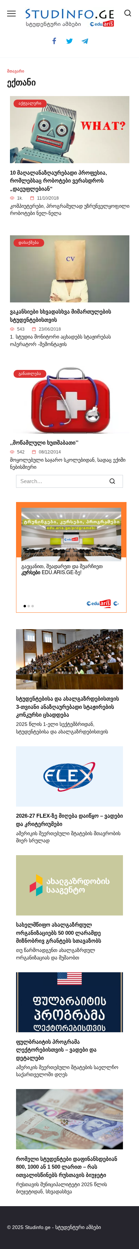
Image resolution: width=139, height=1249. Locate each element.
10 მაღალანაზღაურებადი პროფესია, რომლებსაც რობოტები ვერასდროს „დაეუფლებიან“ (58, 180)
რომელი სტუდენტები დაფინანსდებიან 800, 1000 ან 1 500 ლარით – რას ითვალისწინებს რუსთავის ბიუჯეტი (66, 1166)
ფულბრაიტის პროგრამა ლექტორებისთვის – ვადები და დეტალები (56, 1049)
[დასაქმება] (69, 298)
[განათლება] (69, 429)
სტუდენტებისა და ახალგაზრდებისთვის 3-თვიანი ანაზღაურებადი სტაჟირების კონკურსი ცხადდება (67, 707)
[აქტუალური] (69, 159)
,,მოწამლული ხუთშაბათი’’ (44, 443)
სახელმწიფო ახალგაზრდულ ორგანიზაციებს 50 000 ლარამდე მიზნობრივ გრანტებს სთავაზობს (58, 933)
